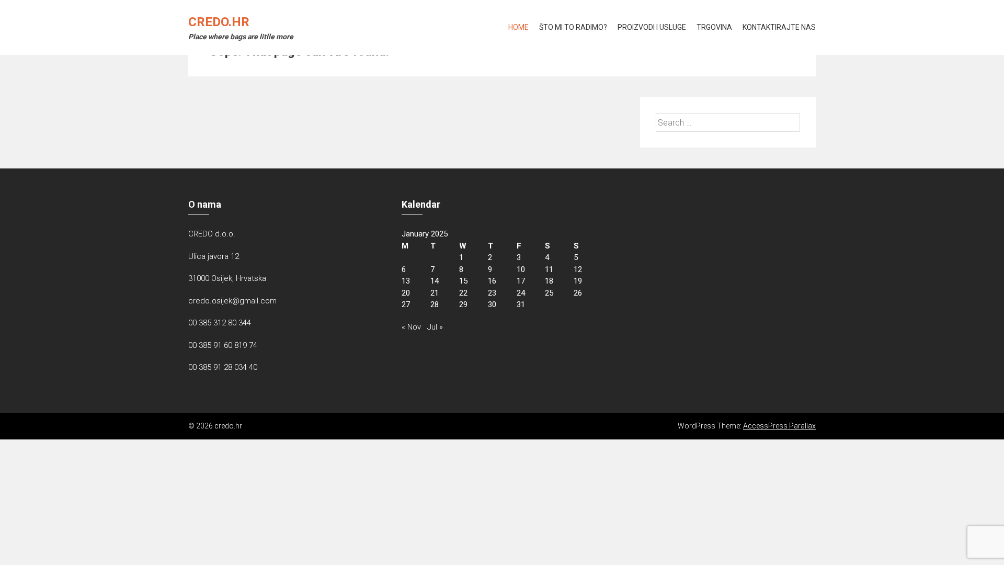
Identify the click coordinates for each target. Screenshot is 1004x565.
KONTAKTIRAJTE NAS (779, 27)
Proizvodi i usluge (652, 27)
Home (518, 27)
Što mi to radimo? (573, 27)
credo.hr (218, 22)
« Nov (411, 327)
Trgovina (714, 27)
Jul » (435, 327)
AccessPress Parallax (779, 426)
